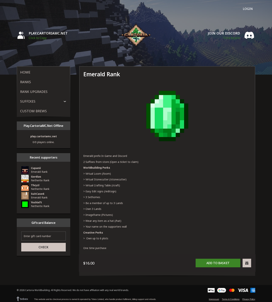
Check (43, 247)
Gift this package (247, 263)
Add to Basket (218, 263)
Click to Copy (38, 38)
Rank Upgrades (34, 91)
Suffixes (27, 101)
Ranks (25, 82)
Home (25, 72)
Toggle (65, 101)
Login (248, 9)
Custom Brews (33, 111)
